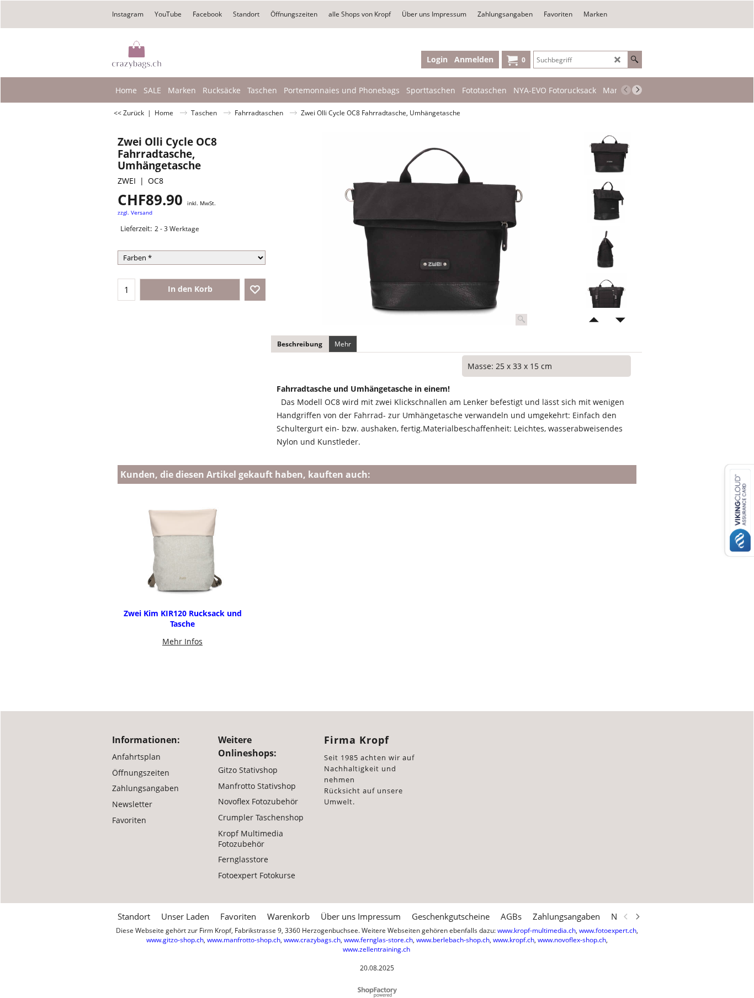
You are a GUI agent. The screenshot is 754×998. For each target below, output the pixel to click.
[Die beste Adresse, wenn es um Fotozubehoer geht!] (136, 54)
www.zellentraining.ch (376, 949)
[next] (637, 90)
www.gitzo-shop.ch (175, 939)
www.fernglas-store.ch (378, 939)
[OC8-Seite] (606, 248)
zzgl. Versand (135, 212)
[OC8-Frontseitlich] (606, 201)
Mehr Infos (182, 641)
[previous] (626, 90)
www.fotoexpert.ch (607, 930)
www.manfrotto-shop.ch (243, 939)
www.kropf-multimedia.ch (536, 930)
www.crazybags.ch (312, 939)
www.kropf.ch (513, 939)
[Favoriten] (255, 289)
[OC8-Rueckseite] (606, 295)
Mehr (342, 344)
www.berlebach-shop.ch (453, 939)
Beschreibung (299, 344)
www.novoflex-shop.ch (572, 939)
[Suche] (634, 59)
